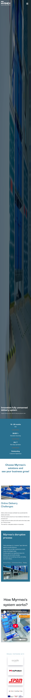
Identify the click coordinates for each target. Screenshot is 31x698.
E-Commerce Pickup (17, 562)
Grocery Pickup (7, 562)
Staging (25, 562)
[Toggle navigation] (27, 3)
